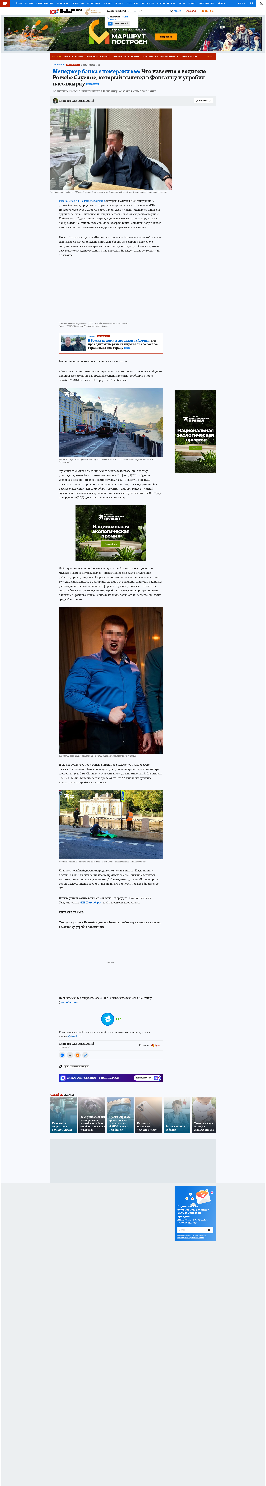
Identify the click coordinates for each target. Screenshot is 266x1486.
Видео (29, 3)
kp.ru (157, 1045)
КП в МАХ (135, 56)
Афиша (221, 3)
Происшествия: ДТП (79, 1067)
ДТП (66, 1067)
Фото (19, 3)
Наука (181, 3)
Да (110, 23)
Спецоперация (44, 3)
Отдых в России (150, 56)
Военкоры (105, 56)
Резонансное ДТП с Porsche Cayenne (82, 201)
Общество (78, 3)
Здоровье (132, 3)
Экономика (93, 3)
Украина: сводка (121, 56)
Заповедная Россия (170, 56)
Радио (177, 11)
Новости (68, 56)
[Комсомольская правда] (66, 11)
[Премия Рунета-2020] (92, 11)
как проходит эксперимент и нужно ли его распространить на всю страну (123, 344)
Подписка (207, 11)
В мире (108, 3)
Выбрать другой (121, 23)
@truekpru (75, 1036)
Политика (62, 3)
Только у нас (91, 56)
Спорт (191, 3)
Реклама (191, 11)
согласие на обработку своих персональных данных (192, 1237)
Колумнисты (206, 3)
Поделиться (205, 101)
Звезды (119, 3)
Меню (5, 3)
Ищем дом (147, 3)
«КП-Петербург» (90, 902)
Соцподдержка (166, 3)
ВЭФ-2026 (79, 56)
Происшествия (189, 56)
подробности (68, 1002)
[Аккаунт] (261, 3)
